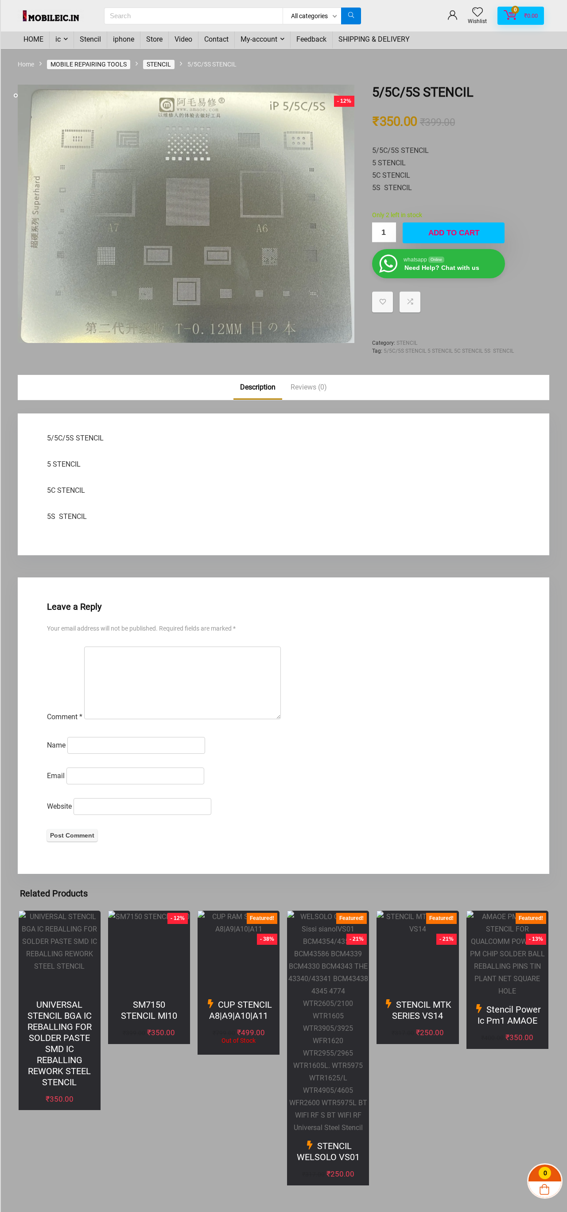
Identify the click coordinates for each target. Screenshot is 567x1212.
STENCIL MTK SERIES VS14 (421, 1010)
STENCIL (159, 64)
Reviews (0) (309, 387)
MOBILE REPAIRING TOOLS (88, 64)
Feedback (311, 39)
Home (26, 64)
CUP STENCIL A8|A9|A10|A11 (240, 1010)
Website (59, 806)
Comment (64, 717)
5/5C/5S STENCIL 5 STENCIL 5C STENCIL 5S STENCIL (449, 351)
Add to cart (453, 233)
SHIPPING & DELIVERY (374, 39)
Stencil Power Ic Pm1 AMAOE (509, 1015)
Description (258, 387)
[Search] (351, 16)
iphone (123, 39)
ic (58, 39)
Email (56, 776)
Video (183, 39)
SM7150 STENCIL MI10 (149, 1010)
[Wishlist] (477, 13)
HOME (33, 39)
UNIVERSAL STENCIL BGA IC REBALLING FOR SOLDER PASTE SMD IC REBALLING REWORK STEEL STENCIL (59, 1043)
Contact (216, 39)
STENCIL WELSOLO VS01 (328, 1151)
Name (56, 745)
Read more (239, 1052)
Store (154, 39)
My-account (259, 39)
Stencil (90, 39)
